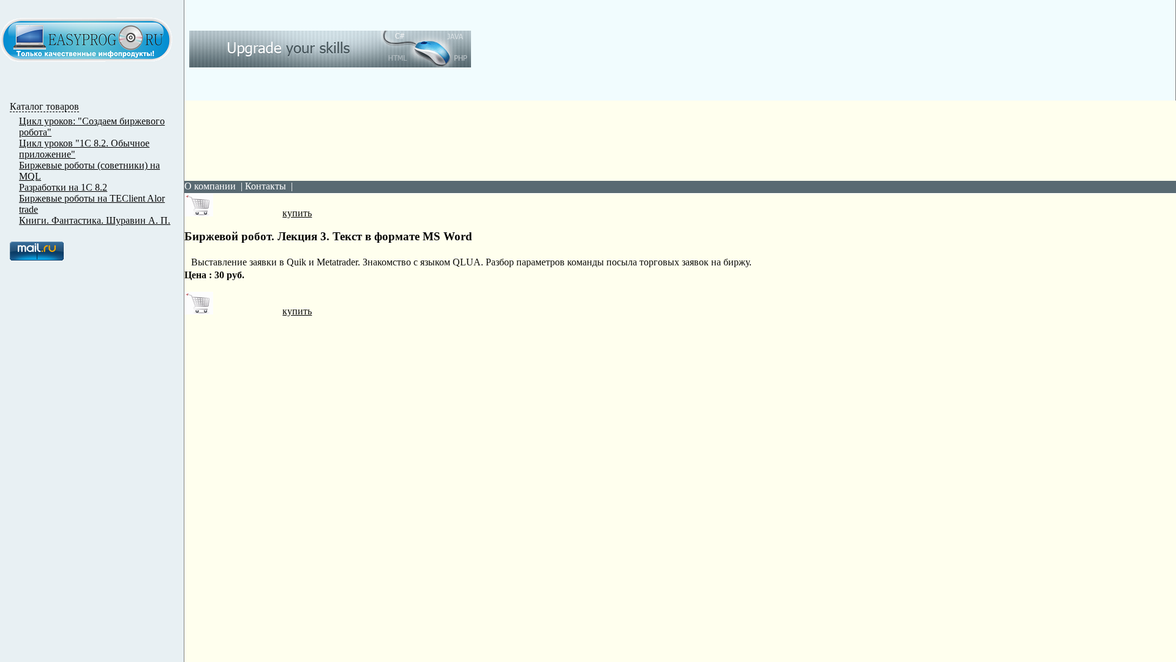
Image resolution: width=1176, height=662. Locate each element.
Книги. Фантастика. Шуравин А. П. (94, 220)
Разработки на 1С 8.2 (63, 187)
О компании (210, 186)
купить (297, 213)
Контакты (265, 186)
